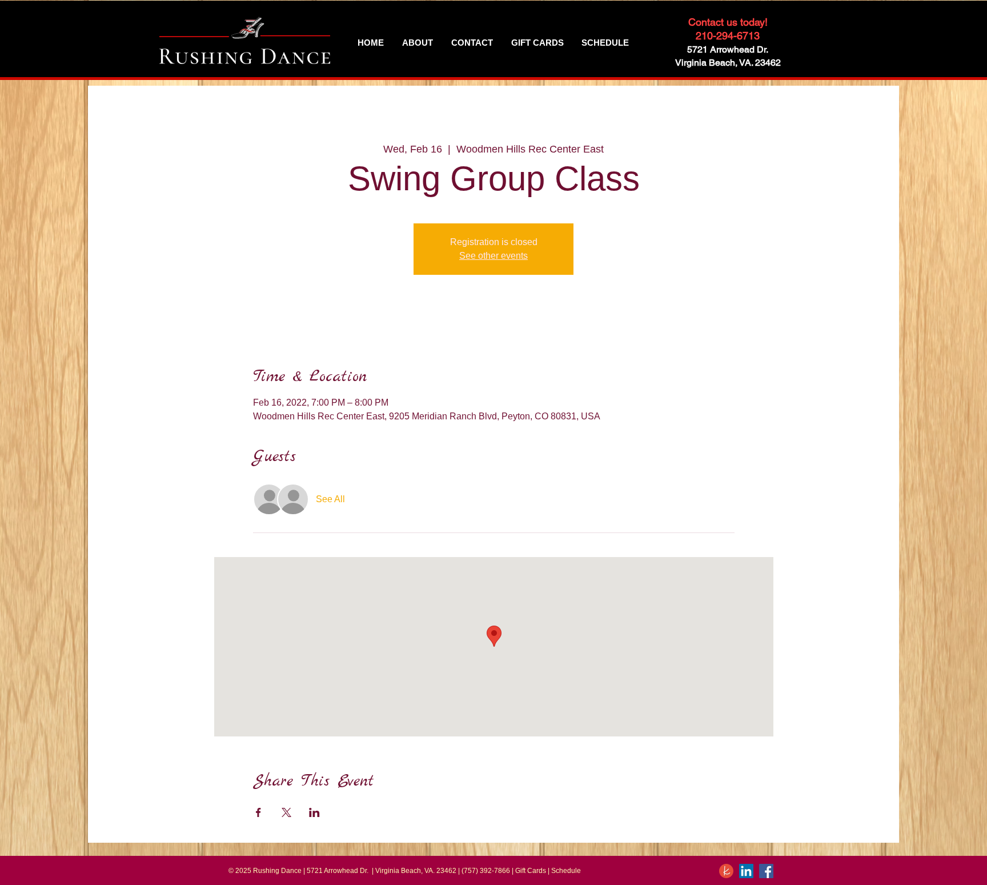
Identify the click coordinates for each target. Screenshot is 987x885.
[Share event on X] (286, 812)
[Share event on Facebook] (258, 812)
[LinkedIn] (746, 871)
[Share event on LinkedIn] (314, 812)
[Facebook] (766, 871)
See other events (493, 256)
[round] (726, 871)
